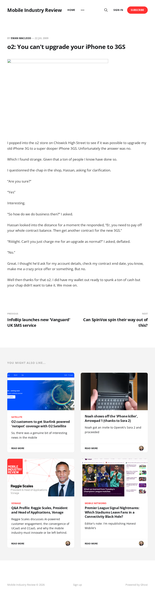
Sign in (118, 10)
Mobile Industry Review (34, 10)
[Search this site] (106, 10)
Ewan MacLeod (21, 38)
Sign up (77, 584)
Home (71, 10)
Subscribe (137, 10)
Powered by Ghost (137, 584)
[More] (83, 10)
